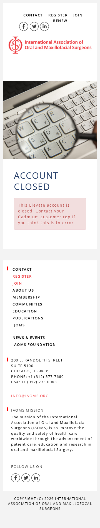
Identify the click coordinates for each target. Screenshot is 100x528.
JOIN (78, 15)
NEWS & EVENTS (28, 337)
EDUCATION (24, 311)
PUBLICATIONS (27, 318)
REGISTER (58, 15)
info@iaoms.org (30, 395)
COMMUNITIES (27, 304)
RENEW (60, 20)
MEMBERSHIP (26, 297)
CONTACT (33, 15)
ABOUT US (23, 290)
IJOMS (18, 324)
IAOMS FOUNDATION (34, 344)
